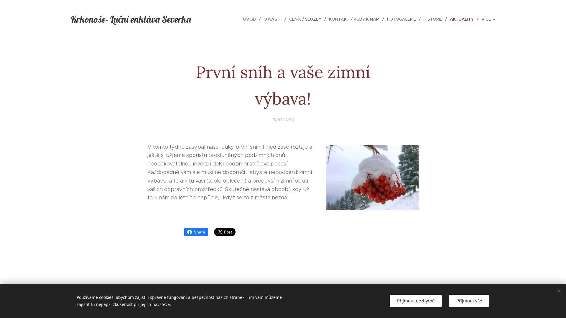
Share (199, 232)
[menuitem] (251, 19)
